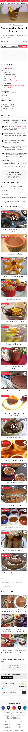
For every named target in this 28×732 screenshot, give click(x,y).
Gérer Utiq (24, 713)
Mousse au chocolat (22, 3)
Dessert (5, 3)
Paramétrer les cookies (16, 713)
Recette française (17, 582)
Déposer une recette (7, 677)
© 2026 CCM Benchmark (21, 715)
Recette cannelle (17, 579)
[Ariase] (7, 730)
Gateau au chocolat (7, 197)
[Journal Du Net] (20, 721)
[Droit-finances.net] (20, 724)
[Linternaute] (7, 724)
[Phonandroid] (20, 730)
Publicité (17, 712)
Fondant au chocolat (7, 193)
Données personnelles (6, 713)
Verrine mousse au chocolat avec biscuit (13, 186)
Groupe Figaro (12, 715)
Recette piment (6, 582)
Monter (21, 133)
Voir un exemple (22, 686)
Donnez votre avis (18, 25)
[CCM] (7, 721)
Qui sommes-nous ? (7, 712)
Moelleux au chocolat (8, 201)
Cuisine (5, 686)
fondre (19, 126)
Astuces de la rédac (8, 689)
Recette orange (6, 579)
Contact (13, 712)
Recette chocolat (6, 586)
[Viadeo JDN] (20, 727)
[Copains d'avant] (7, 727)
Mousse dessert (12, 3)
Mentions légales (5, 715)
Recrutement (22, 712)
